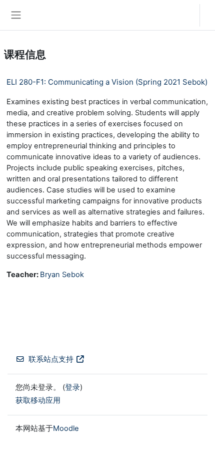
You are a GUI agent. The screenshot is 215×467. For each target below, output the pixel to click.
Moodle (66, 428)
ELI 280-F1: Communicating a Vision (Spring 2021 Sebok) (107, 82)
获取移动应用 (38, 400)
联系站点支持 (51, 359)
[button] (182, 15)
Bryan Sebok (62, 274)
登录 (210, 15)
